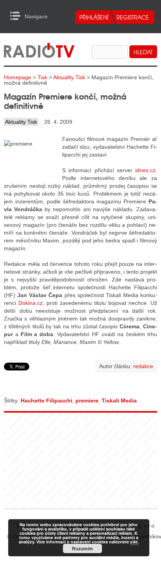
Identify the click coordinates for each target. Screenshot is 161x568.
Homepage (17, 77)
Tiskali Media (119, 400)
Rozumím (82, 548)
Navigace (17, 16)
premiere (86, 400)
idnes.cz (145, 170)
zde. (134, 542)
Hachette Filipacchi (46, 400)
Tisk (42, 77)
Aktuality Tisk (69, 77)
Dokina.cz (30, 303)
